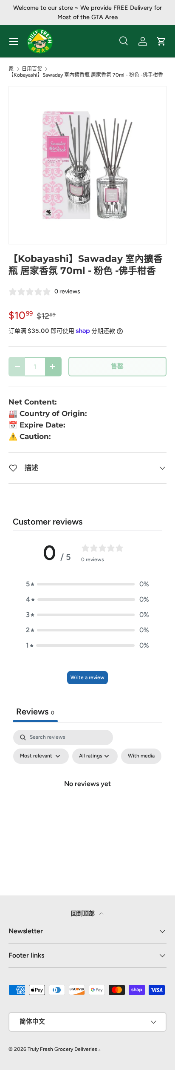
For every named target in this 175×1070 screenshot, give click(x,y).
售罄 (117, 366)
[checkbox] (141, 756)
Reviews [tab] (35, 711)
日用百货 (32, 69)
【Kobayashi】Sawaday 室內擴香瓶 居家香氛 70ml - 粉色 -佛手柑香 (85, 74)
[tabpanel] (87, 803)
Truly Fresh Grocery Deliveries (62, 1049)
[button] (87, 584)
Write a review (87, 677)
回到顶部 (83, 913)
